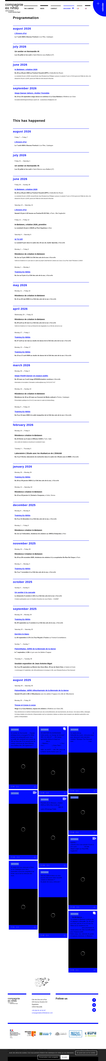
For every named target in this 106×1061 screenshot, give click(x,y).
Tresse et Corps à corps (25, 705)
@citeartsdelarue (76, 927)
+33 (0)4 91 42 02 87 (39, 1010)
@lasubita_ (48, 745)
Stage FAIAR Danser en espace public (31, 376)
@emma (85, 741)
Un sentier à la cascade (25, 592)
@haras (43, 741)
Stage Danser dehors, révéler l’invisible (32, 93)
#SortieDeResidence (57, 894)
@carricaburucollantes (77, 743)
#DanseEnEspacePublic (18, 884)
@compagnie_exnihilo (48, 747)
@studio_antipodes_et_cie (49, 807)
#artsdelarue (74, 747)
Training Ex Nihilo (22, 272)
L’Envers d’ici (21, 33)
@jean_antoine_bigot (77, 745)
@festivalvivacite (87, 733)
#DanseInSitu (15, 882)
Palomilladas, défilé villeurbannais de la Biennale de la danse (42, 690)
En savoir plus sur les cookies (86, 1053)
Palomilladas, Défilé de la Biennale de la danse (35, 649)
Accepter (64, 1057)
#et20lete (29, 799)
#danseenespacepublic (18, 799)
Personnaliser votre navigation (48, 1057)
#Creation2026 (45, 894)
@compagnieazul (54, 743)
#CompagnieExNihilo (24, 877)
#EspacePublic (15, 886)
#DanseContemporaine (26, 880)
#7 (28, 733)
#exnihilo (14, 796)
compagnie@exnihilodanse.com (42, 1013)
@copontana (78, 741)
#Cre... (33, 886)
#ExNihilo (14, 877)
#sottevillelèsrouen (76, 749)
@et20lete (80, 846)
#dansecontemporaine (86, 747)
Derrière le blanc (22, 634)
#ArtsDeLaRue (25, 886)
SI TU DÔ (19, 239)
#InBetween (15, 880)
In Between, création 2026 (26, 69)
